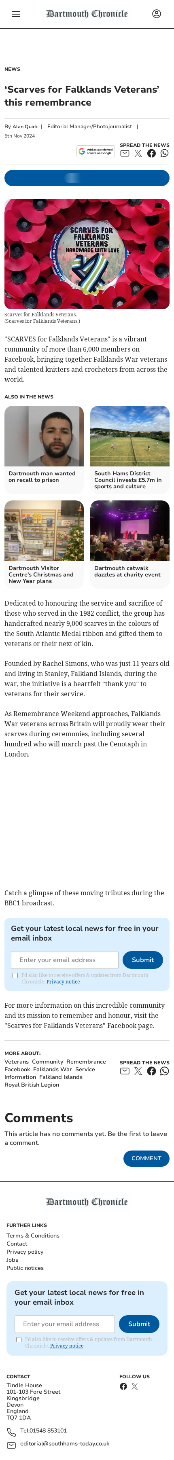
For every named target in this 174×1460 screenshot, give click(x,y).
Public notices (25, 1268)
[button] (16, 14)
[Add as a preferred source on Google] (95, 151)
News (12, 69)
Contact (16, 1244)
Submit (143, 960)
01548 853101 (48, 1431)
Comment (146, 1158)
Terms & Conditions (32, 1236)
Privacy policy (24, 1252)
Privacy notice (63, 982)
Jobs (12, 1260)
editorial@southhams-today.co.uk (64, 1444)
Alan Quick (25, 126)
